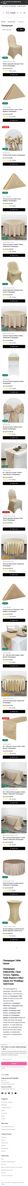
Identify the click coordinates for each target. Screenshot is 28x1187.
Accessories (4, 1113)
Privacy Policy (4, 1142)
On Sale (3, 1118)
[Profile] (21, 12)
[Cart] (24, 12)
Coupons (3, 1164)
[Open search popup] (17, 12)
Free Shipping (4, 1148)
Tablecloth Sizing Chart (7, 1170)
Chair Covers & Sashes (6, 1102)
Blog (2, 1159)
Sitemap (3, 1173)
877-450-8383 (14, 1078)
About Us (3, 1151)
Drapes (3, 1116)
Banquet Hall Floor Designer (8, 1129)
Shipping (3, 1145)
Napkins (3, 1110)
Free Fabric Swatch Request (8, 1161)
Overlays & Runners (6, 1107)
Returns (3, 1140)
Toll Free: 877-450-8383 (10, 6)
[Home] (11, 13)
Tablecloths (4, 1105)
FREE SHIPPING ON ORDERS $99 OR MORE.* (12, 2)
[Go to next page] (16, 947)
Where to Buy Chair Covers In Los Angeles (11, 1167)
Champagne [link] (21, 21)
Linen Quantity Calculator (7, 1126)
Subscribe (14, 1063)
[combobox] (8, 30)
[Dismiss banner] (26, 2)
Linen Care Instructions (7, 1175)
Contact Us (4, 1137)
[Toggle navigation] (3, 13)
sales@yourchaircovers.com (8, 1089)
